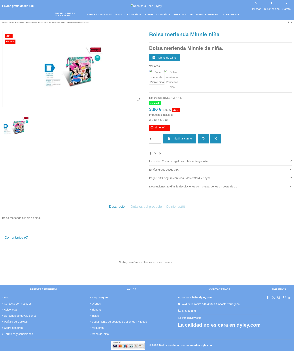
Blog (6, 297)
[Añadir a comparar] (215, 138)
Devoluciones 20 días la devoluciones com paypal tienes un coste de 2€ (193, 186)
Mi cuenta (98, 327)
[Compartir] (151, 153)
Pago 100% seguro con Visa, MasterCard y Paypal (180, 178)
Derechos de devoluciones (20, 315)
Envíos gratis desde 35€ (164, 169)
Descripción (117, 206)
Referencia (155, 97)
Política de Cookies (16, 321)
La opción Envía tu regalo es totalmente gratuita (178, 161)
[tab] (220, 161)
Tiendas (96, 309)
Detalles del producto (146, 206)
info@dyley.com (192, 317)
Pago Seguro (100, 297)
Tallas (95, 315)
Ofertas (96, 303)
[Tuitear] (155, 153)
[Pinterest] (160, 153)
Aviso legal (10, 309)
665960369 (189, 311)
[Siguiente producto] (291, 22)
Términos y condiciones (18, 334)
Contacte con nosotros (18, 303)
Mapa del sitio (100, 334)
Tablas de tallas (166, 57)
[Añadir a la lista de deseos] (203, 138)
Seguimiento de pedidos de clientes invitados (119, 321)
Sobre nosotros (13, 327)
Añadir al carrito (182, 138)
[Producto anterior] (289, 22)
